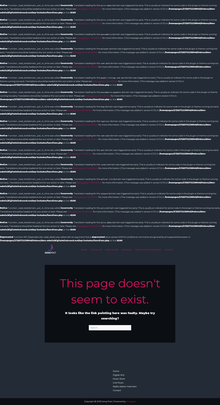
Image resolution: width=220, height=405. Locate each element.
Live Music (126, 250)
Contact (169, 250)
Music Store (111, 250)
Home (84, 250)
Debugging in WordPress (89, 9)
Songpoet (131, 401)
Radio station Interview (148, 250)
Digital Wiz (96, 250)
